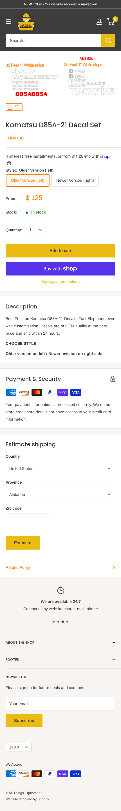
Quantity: (14, 230)
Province (14, 482)
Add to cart (60, 250)
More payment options (60, 281)
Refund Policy (18, 567)
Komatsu (15, 138)
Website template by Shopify (27, 799)
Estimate (22, 542)
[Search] (108, 40)
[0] (110, 21)
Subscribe (24, 720)
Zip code (14, 508)
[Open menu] (8, 21)
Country (13, 456)
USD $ (14, 747)
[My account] (99, 22)
